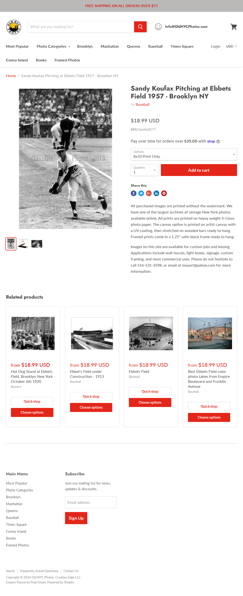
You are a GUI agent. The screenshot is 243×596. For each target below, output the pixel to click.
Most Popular (17, 46)
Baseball (155, 46)
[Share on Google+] (149, 193)
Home (11, 76)
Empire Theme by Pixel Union (26, 582)
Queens (133, 46)
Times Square (182, 46)
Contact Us (71, 571)
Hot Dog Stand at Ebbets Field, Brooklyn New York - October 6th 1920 (33, 376)
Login (215, 46)
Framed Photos (67, 60)
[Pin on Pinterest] (164, 193)
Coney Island (17, 60)
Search (10, 571)
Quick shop (32, 401)
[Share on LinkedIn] (156, 193)
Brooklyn (85, 46)
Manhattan (110, 46)
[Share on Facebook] (133, 193)
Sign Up (76, 518)
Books (41, 60)
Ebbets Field (139, 371)
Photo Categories (52, 46)
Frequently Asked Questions (39, 571)
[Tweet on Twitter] (141, 193)
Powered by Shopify (60, 582)
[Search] (140, 26)
